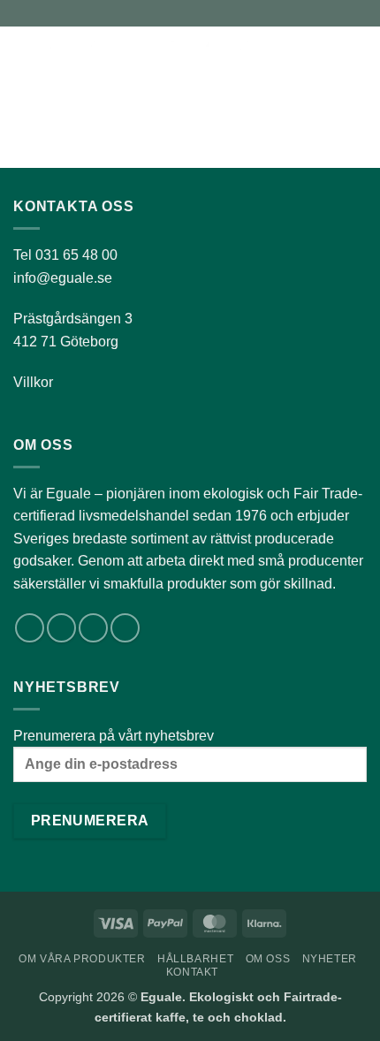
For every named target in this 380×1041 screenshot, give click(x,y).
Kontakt (192, 972)
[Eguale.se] (162, 57)
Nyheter (329, 959)
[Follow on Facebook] (29, 627)
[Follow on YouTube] (125, 627)
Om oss (268, 959)
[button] (23, 57)
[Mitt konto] (328, 57)
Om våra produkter (82, 959)
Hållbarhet (195, 959)
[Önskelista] (298, 57)
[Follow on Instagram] (61, 627)
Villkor (33, 382)
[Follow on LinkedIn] (93, 627)
